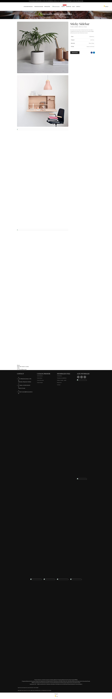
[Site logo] (56, 6)
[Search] (4, 6)
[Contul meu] (101, 6)
